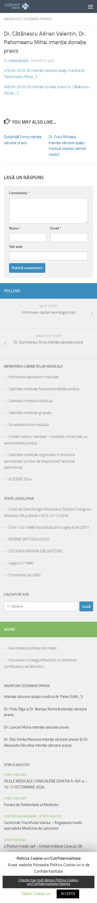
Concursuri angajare (20, 816)
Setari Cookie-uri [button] (36, 893)
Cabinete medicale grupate (30, 412)
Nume (15, 228)
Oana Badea (18, 61)
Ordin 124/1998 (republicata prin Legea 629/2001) (49, 527)
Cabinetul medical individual (31, 400)
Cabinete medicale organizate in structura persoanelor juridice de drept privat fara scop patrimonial (39, 461)
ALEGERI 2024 (20, 479)
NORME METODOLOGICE (29, 539)
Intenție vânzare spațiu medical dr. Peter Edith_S (43, 696)
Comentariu (19, 193)
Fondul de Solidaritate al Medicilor (31, 804)
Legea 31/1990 (21, 563)
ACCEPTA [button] (68, 894)
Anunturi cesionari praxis (28, 19)
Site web (16, 246)
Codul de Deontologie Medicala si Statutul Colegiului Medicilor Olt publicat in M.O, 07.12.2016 (47, 512)
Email (55, 228)
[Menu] (90, 6)
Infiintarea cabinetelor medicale (34, 377)
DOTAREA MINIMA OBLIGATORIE (36, 551)
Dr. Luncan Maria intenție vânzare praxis (36, 727)
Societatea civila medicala (29, 424)
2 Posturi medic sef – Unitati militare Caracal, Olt (43, 846)
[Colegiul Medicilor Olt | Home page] (20, 6)
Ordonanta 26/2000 (24, 575)
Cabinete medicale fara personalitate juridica (44, 389)
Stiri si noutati (15, 775)
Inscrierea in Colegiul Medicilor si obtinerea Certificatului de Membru (40, 663)
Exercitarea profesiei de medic (33, 648)
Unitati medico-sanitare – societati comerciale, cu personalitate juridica (45, 439)
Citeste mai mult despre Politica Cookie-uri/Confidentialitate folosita (48, 882)
